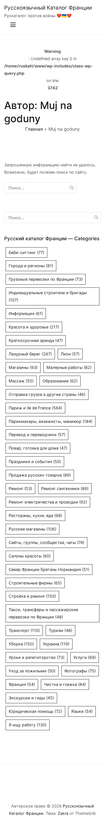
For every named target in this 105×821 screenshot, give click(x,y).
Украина (56, 643)
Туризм (60, 630)
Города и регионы (31, 265)
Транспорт (24, 630)
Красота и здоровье (34, 327)
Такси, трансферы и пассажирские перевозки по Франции (43, 613)
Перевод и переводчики (37, 434)
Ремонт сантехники (64, 488)
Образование (60, 380)
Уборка (21, 643)
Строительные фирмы (35, 582)
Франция (22, 684)
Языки (82, 711)
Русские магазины (32, 529)
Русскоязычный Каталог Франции (48, 7)
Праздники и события (35, 461)
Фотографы (80, 670)
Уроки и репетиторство (36, 657)
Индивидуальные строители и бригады (48, 296)
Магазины (23, 367)
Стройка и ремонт (32, 596)
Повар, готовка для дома (38, 448)
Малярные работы (69, 367)
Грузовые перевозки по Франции (46, 279)
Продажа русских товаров (40, 475)
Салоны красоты (30, 556)
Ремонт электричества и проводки (48, 502)
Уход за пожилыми (32, 670)
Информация (26, 313)
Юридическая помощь (35, 711)
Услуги (84, 657)
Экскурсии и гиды (31, 697)
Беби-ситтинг (26, 252)
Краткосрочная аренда (36, 340)
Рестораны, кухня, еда (35, 515)
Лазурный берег (30, 353)
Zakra (63, 813)
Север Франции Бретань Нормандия (49, 569)
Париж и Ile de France (35, 407)
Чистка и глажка (65, 684)
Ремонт (20, 488)
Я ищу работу (27, 724)
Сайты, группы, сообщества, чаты (46, 542)
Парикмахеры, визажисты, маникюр (50, 421)
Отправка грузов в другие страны (47, 394)
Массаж (21, 380)
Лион (70, 353)
